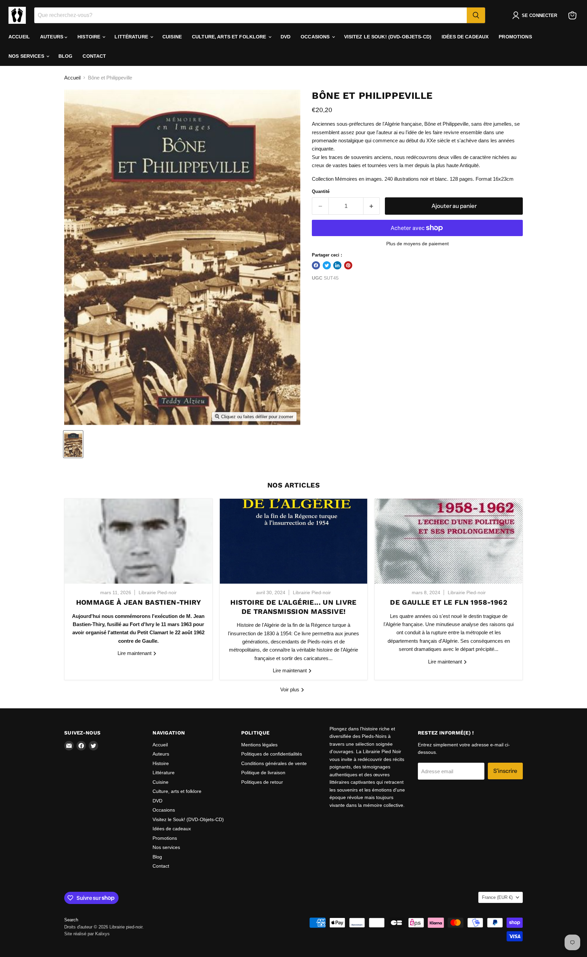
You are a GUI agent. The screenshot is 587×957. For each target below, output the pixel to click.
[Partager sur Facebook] (316, 265)
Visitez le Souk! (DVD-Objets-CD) (387, 36)
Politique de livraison (263, 772)
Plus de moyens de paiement (417, 243)
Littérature (131, 36)
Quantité (321, 191)
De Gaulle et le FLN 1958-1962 (448, 602)
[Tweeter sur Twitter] (327, 265)
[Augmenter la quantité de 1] (371, 206)
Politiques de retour (262, 782)
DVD (285, 36)
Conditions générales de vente (274, 763)
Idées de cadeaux (465, 36)
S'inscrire (505, 770)
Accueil (19, 36)
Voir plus (290, 689)
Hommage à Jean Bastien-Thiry (138, 602)
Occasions (316, 36)
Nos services (27, 56)
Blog (65, 56)
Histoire (89, 36)
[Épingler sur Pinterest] (348, 265)
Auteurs (52, 36)
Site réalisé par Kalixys (87, 933)
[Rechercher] (476, 15)
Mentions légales (259, 744)
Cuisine (172, 36)
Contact (94, 56)
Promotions (515, 36)
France (497, 897)
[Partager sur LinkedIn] (337, 265)
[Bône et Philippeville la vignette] (73, 444)
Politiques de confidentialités (271, 754)
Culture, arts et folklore (230, 36)
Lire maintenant (135, 653)
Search (71, 919)
